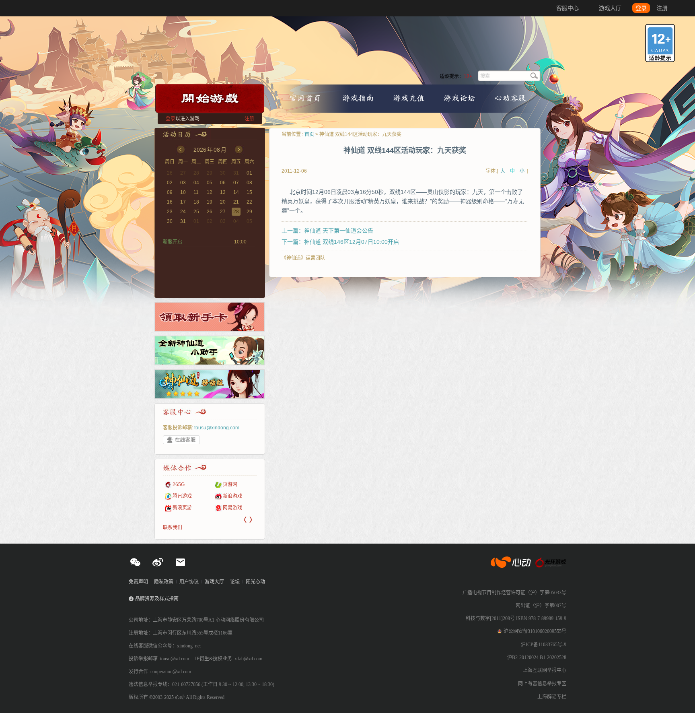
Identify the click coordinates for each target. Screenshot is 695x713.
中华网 (230, 496)
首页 (309, 134)
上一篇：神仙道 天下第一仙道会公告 (327, 230)
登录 (641, 8)
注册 (662, 8)
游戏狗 (180, 508)
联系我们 (172, 527)
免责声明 (138, 582)
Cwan (229, 508)
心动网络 (36, 8)
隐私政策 (163, 582)
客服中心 (567, 8)
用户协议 (189, 582)
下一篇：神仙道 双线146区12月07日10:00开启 (340, 242)
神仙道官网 (354, 49)
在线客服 (181, 439)
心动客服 (510, 98)
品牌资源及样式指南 (157, 599)
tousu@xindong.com (216, 428)
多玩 (227, 484)
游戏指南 (358, 98)
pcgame (181, 496)
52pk (178, 484)
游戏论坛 (459, 98)
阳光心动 (255, 582)
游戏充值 (409, 98)
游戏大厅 (610, 8)
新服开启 (172, 242)
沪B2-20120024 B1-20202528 (536, 657)
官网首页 (305, 98)
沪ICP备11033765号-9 (543, 644)
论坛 (235, 582)
